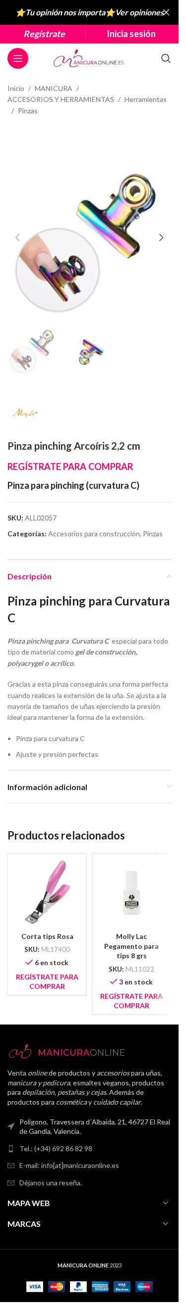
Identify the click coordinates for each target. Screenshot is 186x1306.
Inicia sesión (131, 33)
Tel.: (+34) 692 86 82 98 (55, 1148)
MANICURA (53, 88)
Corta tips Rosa (47, 936)
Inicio (15, 88)
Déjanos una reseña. (50, 1182)
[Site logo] (89, 57)
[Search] (166, 58)
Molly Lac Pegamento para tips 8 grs (131, 946)
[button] (17, 237)
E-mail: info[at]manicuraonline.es (69, 1165)
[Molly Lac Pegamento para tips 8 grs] (131, 893)
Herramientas (145, 99)
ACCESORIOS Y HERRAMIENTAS (60, 99)
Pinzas (28, 110)
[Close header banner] (166, 12)
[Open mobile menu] (17, 58)
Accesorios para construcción (94, 533)
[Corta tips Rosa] (47, 893)
